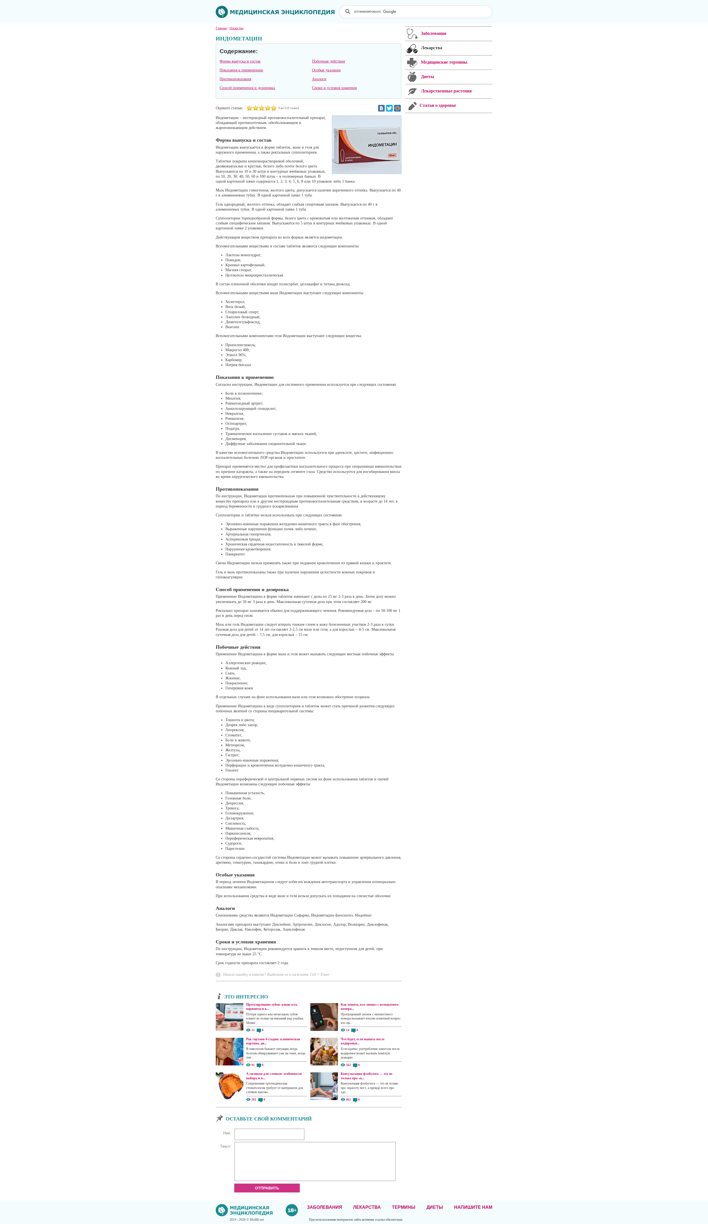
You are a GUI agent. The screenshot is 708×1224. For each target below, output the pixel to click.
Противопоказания (235, 79)
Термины (403, 1207)
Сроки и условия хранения (334, 88)
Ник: (227, 1133)
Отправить (267, 1188)
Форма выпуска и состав (240, 61)
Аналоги (319, 79)
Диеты (434, 1207)
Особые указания (326, 70)
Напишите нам (473, 1207)
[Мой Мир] (397, 108)
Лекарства (367, 1207)
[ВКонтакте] (381, 108)
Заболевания (324, 1207)
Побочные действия (328, 61)
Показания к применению (241, 70)
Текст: (225, 1146)
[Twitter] (389, 108)
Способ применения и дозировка (247, 88)
